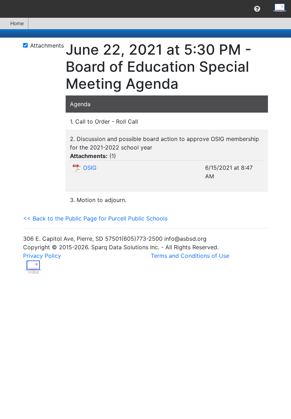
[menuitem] (257, 9)
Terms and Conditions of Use (190, 255)
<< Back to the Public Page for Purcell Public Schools (95, 218)
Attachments (47, 45)
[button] (257, 8)
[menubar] (145, 9)
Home (17, 23)
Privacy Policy (42, 255)
